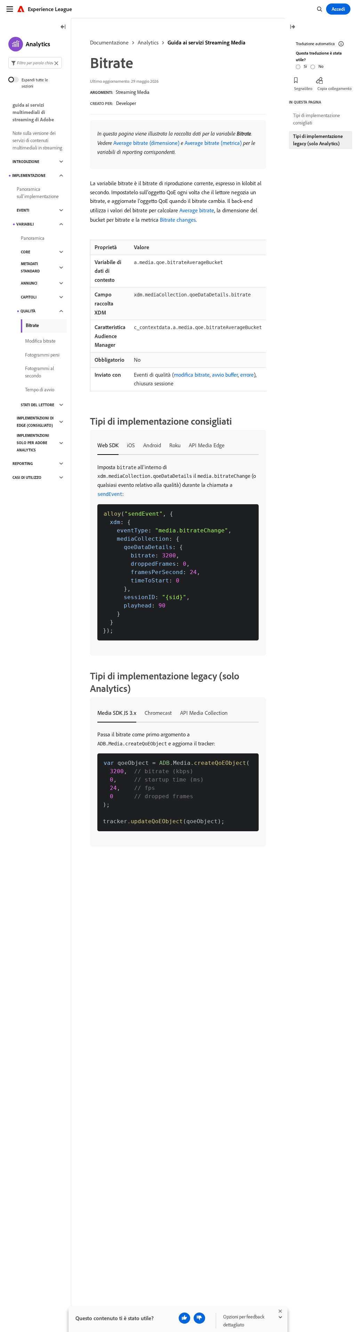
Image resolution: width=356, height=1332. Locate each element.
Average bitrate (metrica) (213, 142)
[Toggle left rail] (63, 27)
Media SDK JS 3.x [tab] (116, 712)
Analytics (148, 42)
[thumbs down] (199, 1318)
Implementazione (29, 175)
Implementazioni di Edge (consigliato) (35, 422)
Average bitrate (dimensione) (146, 142)
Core (25, 252)
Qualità (28, 311)
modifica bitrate (192, 374)
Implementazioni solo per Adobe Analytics (33, 442)
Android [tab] (152, 445)
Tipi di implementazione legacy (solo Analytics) (318, 140)
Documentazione (109, 42)
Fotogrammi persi (42, 355)
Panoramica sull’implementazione (38, 192)
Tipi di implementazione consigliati (316, 119)
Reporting (23, 463)
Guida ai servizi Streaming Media (206, 42)
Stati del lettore (37, 404)
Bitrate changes (178, 219)
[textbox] (35, 62)
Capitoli (29, 297)
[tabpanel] (178, 552)
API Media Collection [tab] (204, 712)
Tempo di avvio (39, 389)
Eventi (23, 210)
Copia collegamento (334, 88)
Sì (305, 66)
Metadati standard (30, 267)
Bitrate (32, 325)
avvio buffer (225, 374)
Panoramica (32, 238)
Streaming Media (132, 92)
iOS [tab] (131, 445)
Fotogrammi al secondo (39, 372)
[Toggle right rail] (292, 27)
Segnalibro (303, 88)
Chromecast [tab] (158, 712)
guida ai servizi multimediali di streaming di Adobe (33, 112)
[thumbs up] (184, 1318)
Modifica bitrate (40, 341)
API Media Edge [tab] (207, 445)
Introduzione (26, 161)
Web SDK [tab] (108, 445)
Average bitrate (196, 210)
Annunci (29, 283)
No (320, 66)
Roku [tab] (174, 445)
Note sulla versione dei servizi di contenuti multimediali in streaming (37, 140)
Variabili (25, 224)
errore (247, 374)
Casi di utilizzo (27, 477)
